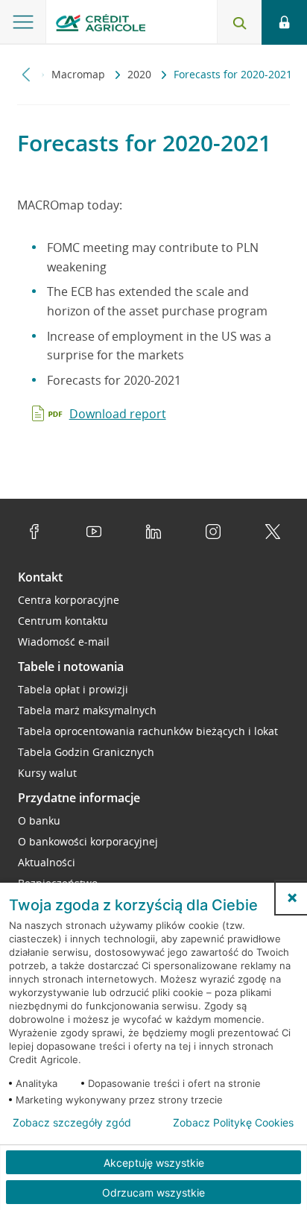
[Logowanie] (284, 22)
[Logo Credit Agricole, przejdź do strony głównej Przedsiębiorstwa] (100, 25)
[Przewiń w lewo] (26, 74)
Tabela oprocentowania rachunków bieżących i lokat (148, 731)
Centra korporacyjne (68, 600)
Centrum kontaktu (63, 621)
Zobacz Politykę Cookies (233, 1123)
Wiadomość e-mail (64, 641)
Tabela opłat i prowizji (73, 689)
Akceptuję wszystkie (154, 1162)
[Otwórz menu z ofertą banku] (23, 22)
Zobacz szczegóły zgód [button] (72, 1123)
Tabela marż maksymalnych (87, 710)
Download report (117, 414)
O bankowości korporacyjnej (88, 841)
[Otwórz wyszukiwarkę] (239, 22)
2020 (140, 74)
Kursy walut (47, 773)
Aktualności (46, 862)
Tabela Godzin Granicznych (86, 752)
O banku (39, 820)
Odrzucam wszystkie (153, 1192)
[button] (292, 898)
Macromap (79, 74)
